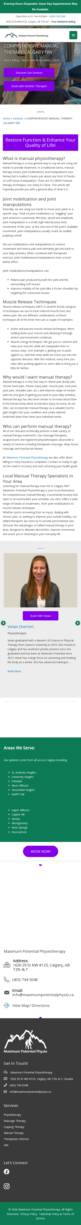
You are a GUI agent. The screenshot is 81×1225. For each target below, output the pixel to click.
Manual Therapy (14, 1133)
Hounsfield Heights (23, 790)
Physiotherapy (12, 1115)
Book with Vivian (40, 616)
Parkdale (17, 781)
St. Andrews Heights (24, 772)
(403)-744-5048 (57, 16)
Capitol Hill (18, 814)
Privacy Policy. (28, 1214)
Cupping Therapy (14, 1127)
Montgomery (20, 823)
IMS (6, 1145)
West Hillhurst (20, 785)
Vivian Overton (21, 626)
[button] (3, 623)
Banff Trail (18, 794)
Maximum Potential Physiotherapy (27, 457)
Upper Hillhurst (21, 810)
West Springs (20, 827)
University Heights (23, 777)
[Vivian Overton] (40, 580)
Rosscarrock (19, 832)
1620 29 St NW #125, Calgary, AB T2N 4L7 (41, 967)
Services (18, 118)
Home (6, 118)
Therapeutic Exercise (16, 1139)
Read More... (15, 671)
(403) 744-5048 (24, 979)
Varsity (16, 819)
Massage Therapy (15, 1121)
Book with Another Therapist (29, 86)
